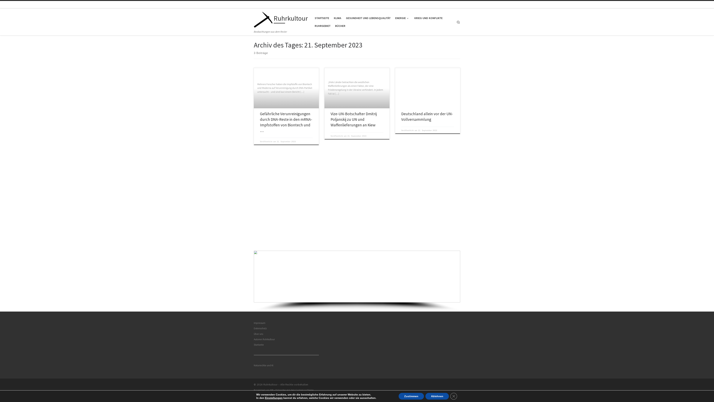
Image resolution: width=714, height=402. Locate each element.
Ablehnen (437, 396)
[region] (357, 281)
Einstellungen (274, 397)
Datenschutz (260, 328)
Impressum (259, 323)
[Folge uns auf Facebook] (451, 385)
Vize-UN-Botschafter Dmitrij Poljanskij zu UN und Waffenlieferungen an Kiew (354, 119)
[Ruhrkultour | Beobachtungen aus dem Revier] (263, 19)
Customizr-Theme (304, 390)
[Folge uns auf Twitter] (456, 385)
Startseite (259, 344)
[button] (357, 276)
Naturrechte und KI (263, 365)
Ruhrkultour (270, 384)
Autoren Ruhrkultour (264, 339)
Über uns (258, 334)
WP (271, 390)
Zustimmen (411, 396)
